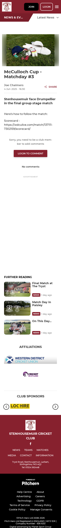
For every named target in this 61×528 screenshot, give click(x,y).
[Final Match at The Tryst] (17, 289)
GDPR (40, 500)
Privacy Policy (43, 505)
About (40, 491)
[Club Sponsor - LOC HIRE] (20, 407)
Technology (24, 500)
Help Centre (24, 491)
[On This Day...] (17, 327)
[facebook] (30, 444)
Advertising (23, 496)
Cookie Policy (17, 509)
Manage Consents (41, 509)
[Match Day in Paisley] (17, 308)
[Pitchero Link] (30, 484)
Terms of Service (20, 505)
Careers (40, 496)
